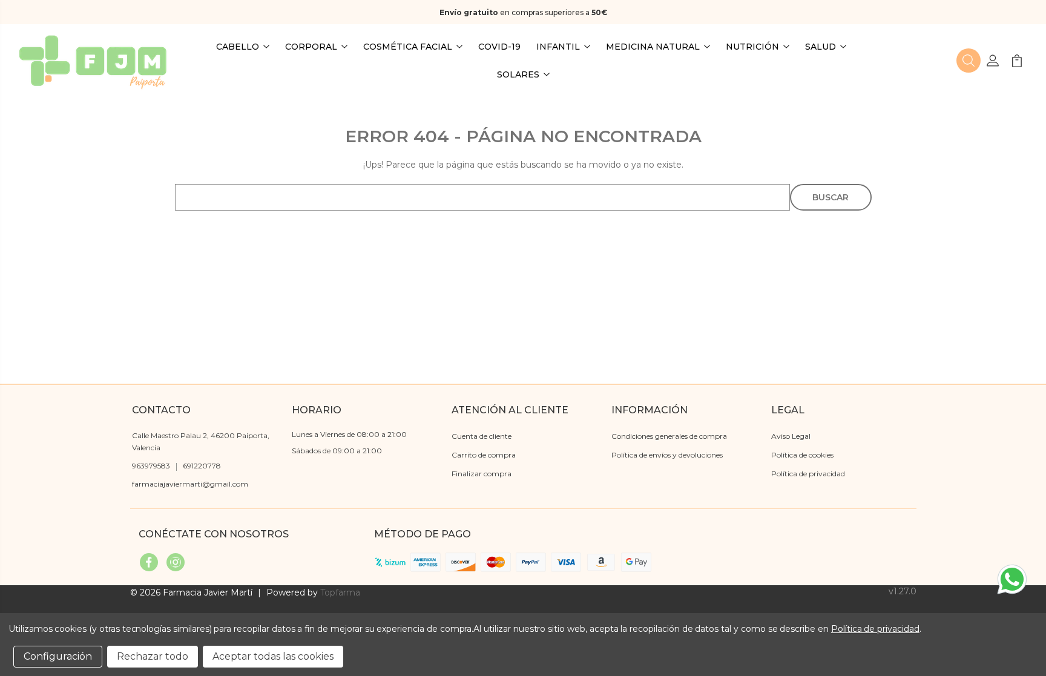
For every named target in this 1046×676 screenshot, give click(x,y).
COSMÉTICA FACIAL (407, 46)
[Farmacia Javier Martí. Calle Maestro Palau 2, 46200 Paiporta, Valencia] (92, 60)
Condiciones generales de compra (669, 436)
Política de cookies (802, 454)
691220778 (202, 465)
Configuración (58, 656)
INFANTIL (558, 46)
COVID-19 (499, 46)
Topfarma (340, 592)
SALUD (820, 46)
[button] (968, 60)
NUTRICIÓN (752, 46)
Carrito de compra (484, 454)
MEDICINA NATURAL (653, 46)
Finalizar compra (481, 473)
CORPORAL (311, 46)
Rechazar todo (152, 656)
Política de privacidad (808, 473)
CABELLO (237, 46)
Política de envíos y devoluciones (667, 454)
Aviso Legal (791, 436)
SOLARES (518, 74)
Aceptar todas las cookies (273, 656)
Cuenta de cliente (481, 436)
